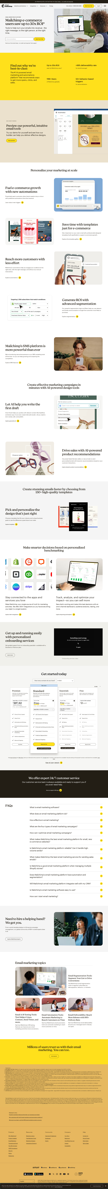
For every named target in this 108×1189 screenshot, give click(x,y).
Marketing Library (30, 1136)
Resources (42, 6)
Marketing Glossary (30, 1141)
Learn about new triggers (12, 202)
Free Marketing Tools (31, 1138)
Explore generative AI (10, 421)
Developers (48, 1138)
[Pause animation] (57, 282)
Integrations (33, 6)
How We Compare (13, 1146)
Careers (66, 1143)
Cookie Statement (58, 1186)
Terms (53, 1182)
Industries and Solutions (20, 6)
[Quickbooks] (62, 1168)
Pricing (51, 6)
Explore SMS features (11, 362)
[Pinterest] (68, 1174)
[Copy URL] (78, 643)
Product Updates (13, 1138)
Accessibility (68, 1146)
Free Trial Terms (13, 757)
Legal (57, 1182)
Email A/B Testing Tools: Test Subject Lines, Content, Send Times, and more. (26, 1018)
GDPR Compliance (13, 1148)
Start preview (11, 140)
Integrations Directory (31, 1143)
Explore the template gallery (70, 239)
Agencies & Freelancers (50, 1136)
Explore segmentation (68, 316)
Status (10, 1153)
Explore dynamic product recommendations (73, 467)
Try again (78, 647)
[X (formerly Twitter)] (53, 1174)
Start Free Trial (88, 6)
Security (10, 1150)
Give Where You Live (69, 1141)
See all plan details (52, 763)
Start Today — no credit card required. (64, 1)
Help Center (85, 1141)
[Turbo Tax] (44, 1167)
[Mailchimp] (71, 1168)
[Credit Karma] (53, 1167)
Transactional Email (13, 1143)
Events (46, 1141)
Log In (98, 6)
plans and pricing (49, 1084)
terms (46, 1075)
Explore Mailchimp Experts (13, 939)
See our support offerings (52, 790)
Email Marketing (12, 1141)
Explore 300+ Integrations (11, 614)
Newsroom (67, 1138)
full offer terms (45, 1103)
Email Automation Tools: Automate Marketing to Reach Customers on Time (53, 1017)
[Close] (106, 1186)
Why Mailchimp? (12, 1136)
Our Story (67, 1136)
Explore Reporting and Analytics (64, 614)
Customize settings (97, 1186)
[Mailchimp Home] (6, 6)
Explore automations (11, 277)
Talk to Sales (86, 1143)
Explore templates (9, 524)
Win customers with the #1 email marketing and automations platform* (26, 1117)
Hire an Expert (86, 1138)
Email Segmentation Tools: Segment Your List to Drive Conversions (80, 978)
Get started (54, 1056)
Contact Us (85, 1136)
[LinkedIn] (60, 1174)
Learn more (10, 655)
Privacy (50, 1182)
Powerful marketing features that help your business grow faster (24, 1114)
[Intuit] (36, 1168)
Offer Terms (21, 757)
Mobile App (11, 1155)
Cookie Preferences (63, 1182)
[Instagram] (57, 1174)
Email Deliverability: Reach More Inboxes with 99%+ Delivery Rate (80, 1017)
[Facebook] (50, 1174)
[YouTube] (64, 1174)
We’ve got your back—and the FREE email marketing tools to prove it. (25, 1120)
